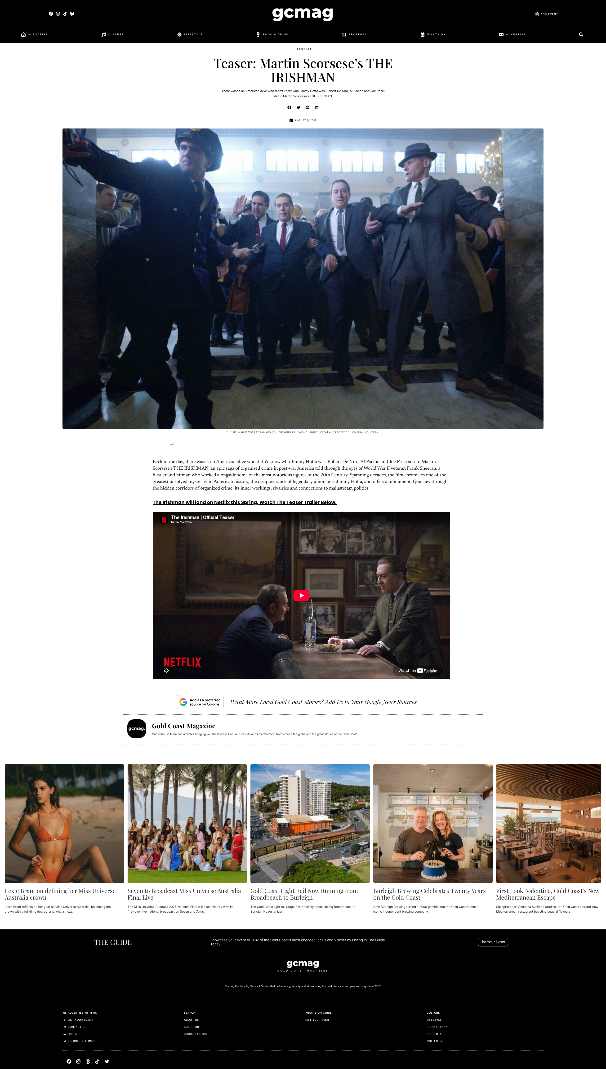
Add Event (549, 14)
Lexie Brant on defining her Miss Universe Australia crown (60, 894)
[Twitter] (107, 1061)
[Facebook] (51, 14)
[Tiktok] (65, 14)
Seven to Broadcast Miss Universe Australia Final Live (184, 894)
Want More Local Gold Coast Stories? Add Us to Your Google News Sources (324, 702)
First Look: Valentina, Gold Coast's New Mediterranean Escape (547, 894)
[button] (289, 107)
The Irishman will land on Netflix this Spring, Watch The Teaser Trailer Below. (245, 502)
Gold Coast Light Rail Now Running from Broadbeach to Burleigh (304, 894)
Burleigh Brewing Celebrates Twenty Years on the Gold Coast (429, 894)
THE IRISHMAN (191, 468)
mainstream (341, 488)
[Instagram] (58, 14)
